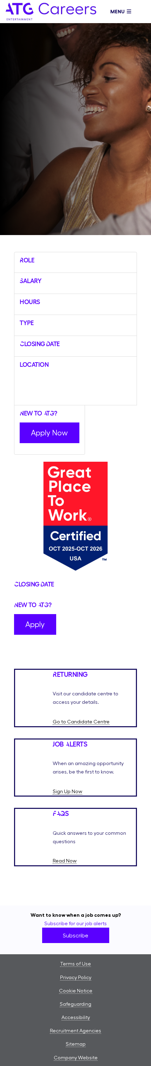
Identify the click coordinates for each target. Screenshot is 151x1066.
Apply (35, 624)
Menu (118, 11)
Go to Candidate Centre (81, 721)
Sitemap (76, 1044)
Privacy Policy (75, 977)
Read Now (65, 861)
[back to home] (51, 18)
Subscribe (75, 935)
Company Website (76, 1057)
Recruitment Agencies (75, 1030)
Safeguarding (75, 1004)
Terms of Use (75, 964)
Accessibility (75, 1017)
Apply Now (49, 432)
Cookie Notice (75, 990)
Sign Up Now (67, 791)
